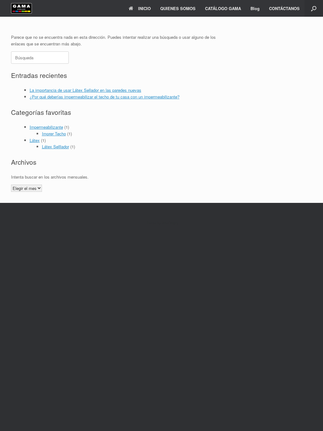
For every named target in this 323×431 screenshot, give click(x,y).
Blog (255, 8)
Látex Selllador (55, 147)
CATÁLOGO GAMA (223, 8)
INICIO (144, 8)
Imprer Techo (54, 134)
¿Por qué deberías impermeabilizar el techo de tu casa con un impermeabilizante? (104, 97)
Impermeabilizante (46, 127)
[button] (313, 8)
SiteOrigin (170, 222)
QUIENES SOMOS (178, 8)
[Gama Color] (21, 8)
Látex (35, 140)
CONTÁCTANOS (284, 8)
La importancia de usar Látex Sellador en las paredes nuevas (85, 90)
